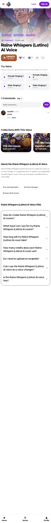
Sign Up (44, 4)
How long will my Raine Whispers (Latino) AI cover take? (21, 238)
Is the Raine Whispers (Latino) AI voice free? (23, 279)
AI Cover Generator (11, 187)
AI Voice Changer (31, 187)
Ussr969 (10, 112)
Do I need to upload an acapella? (21, 259)
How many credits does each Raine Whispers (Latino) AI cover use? (22, 249)
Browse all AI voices (11, 193)
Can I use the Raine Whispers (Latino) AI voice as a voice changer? (23, 268)
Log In (33, 4)
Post (46, 105)
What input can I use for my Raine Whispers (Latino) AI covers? (21, 228)
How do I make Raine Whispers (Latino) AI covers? (24, 217)
